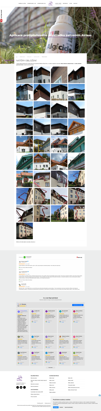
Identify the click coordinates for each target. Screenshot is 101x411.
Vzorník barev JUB (31, 3)
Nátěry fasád (51, 378)
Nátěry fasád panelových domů (73, 387)
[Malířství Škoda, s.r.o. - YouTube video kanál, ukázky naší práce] (1, 16)
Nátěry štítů (70, 378)
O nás (70, 3)
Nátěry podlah (70, 380)
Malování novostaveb (35, 384)
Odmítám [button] (61, 407)
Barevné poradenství (34, 386)
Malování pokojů (34, 378)
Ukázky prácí (58, 3)
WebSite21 (18, 384)
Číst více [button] (33, 318)
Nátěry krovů (51, 385)
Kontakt (75, 3)
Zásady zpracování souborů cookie (50, 403)
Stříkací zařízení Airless (35, 394)
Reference (65, 3)
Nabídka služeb (22, 3)
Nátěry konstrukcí (52, 382)
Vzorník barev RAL (41, 3)
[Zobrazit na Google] (33, 311)
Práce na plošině (34, 396)
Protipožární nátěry (71, 385)
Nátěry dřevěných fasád (72, 389)
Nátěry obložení (52, 387)
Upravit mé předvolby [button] (69, 407)
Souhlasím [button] (56, 407)
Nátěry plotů (51, 389)
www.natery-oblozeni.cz (30, 241)
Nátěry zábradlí (71, 382)
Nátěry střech (51, 380)
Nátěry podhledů (52, 392)
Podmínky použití (40, 403)
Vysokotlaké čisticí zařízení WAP (37, 391)
